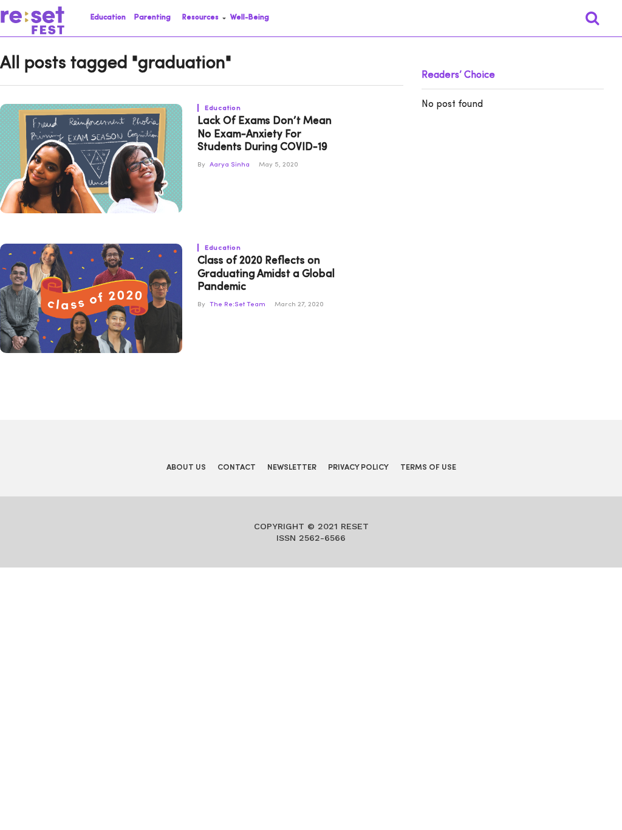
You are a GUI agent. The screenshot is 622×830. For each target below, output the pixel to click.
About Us (186, 468)
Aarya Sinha (230, 165)
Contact (236, 468)
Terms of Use (428, 468)
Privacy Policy (358, 468)
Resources (200, 17)
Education (108, 17)
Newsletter (291, 468)
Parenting (152, 17)
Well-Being (249, 17)
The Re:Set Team (237, 304)
